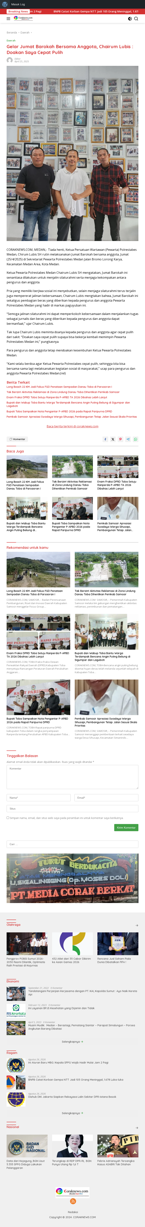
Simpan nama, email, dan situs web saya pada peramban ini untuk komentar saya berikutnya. (66, 818)
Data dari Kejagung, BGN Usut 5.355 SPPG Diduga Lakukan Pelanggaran (26, 1164)
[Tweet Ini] (113, 439)
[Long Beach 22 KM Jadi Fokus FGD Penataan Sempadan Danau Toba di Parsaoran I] (27, 466)
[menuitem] (5, 4)
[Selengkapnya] (136, 925)
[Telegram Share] (128, 439)
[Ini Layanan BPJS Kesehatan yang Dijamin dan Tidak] (16, 1011)
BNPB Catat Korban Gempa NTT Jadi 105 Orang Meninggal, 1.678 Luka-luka (71, 11)
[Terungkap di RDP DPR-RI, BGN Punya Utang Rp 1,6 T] (72, 1146)
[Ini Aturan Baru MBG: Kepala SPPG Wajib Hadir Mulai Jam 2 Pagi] (16, 1065)
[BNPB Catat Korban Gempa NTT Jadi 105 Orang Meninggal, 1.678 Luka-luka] (16, 1082)
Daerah (11, 40)
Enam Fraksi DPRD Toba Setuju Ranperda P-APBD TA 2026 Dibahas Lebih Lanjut (57, 397)
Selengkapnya (71, 1041)
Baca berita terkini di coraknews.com (72, 426)
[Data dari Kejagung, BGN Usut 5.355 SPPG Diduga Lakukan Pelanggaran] (27, 1146)
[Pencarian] (136, 19)
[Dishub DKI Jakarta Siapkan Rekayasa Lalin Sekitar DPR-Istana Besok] (16, 1099)
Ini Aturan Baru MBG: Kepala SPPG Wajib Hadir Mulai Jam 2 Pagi (68, 1062)
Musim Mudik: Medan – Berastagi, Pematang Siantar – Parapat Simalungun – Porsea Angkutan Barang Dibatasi (81, 1027)
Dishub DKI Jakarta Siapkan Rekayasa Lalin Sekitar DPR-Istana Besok (72, 1097)
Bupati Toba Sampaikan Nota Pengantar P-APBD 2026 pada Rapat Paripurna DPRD (59, 411)
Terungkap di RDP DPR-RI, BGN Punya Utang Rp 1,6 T (71, 1162)
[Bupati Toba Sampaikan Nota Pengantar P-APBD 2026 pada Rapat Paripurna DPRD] (72, 508)
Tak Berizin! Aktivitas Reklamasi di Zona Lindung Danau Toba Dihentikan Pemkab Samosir (63, 392)
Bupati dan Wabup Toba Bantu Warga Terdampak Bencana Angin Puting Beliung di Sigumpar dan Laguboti (68, 404)
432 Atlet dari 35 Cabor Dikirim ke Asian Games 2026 (71, 960)
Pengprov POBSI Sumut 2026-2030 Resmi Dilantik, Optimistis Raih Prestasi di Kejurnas (26, 962)
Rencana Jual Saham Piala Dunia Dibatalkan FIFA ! (114, 960)
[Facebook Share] (105, 439)
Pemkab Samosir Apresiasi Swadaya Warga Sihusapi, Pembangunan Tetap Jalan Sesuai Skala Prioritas (72, 416)
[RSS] (73, 1201)
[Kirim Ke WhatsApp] (135, 439)
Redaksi (73, 1212)
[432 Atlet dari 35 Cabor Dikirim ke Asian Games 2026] (72, 943)
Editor (18, 58)
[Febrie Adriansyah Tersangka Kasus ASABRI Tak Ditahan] (117, 1146)
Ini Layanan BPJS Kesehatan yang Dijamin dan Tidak (61, 1008)
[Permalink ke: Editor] (10, 60)
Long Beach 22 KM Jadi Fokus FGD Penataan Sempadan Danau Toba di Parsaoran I (59, 386)
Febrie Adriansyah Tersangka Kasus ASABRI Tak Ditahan (115, 1162)
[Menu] (9, 18)
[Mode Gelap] (130, 19)
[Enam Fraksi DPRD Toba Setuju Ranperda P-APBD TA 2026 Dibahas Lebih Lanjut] (117, 466)
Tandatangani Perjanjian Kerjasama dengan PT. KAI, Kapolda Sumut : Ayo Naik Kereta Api (82, 992)
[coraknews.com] (23, 18)
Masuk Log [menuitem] (18, 4)
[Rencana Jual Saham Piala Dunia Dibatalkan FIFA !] (117, 943)
